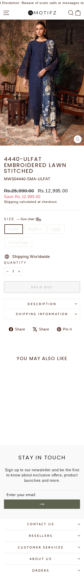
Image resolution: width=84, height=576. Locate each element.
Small (13, 229)
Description (42, 304)
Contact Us (41, 524)
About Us (41, 559)
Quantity (15, 262)
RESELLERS (41, 536)
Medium (35, 229)
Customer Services (41, 547)
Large (56, 229)
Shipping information (42, 314)
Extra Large (18, 242)
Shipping (11, 202)
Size (19, 219)
